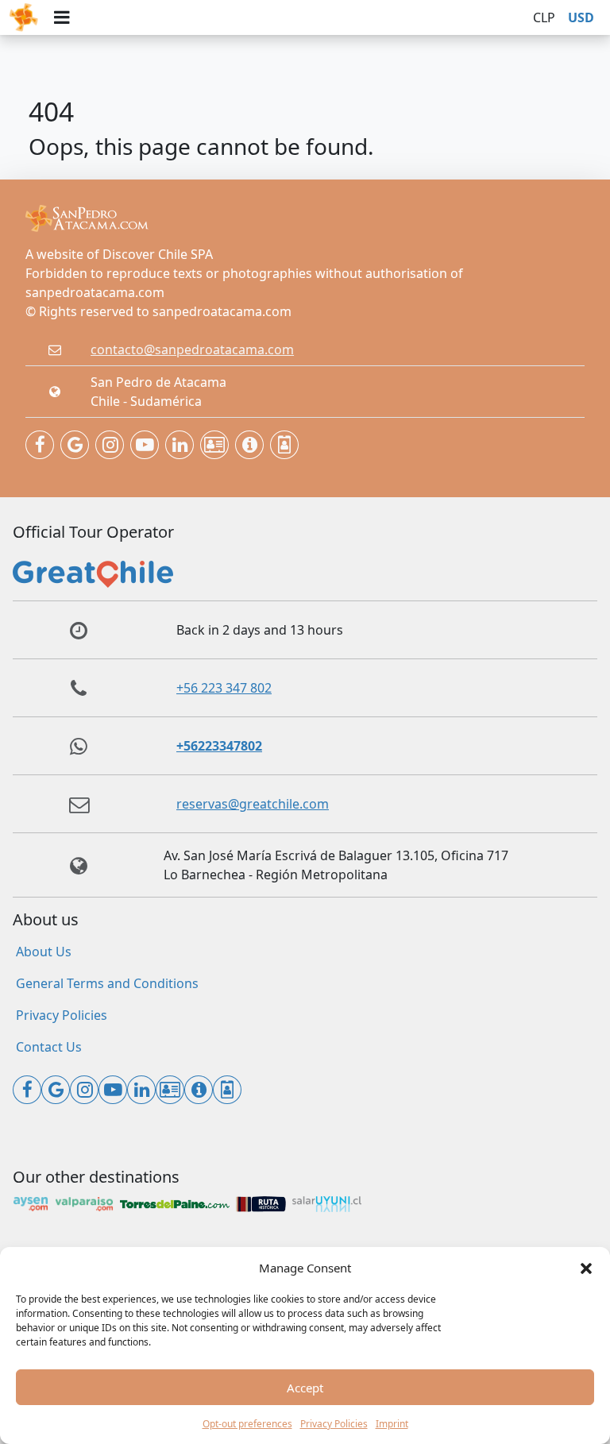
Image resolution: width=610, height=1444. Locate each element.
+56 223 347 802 (224, 688)
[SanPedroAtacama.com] (24, 17)
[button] (586, 1268)
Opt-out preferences (247, 1423)
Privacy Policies (334, 1423)
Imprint (392, 1423)
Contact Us (49, 1047)
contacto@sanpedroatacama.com (192, 349)
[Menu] (61, 18)
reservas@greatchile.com (252, 804)
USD (581, 17)
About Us (43, 951)
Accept (305, 1388)
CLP (544, 17)
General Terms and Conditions (107, 983)
